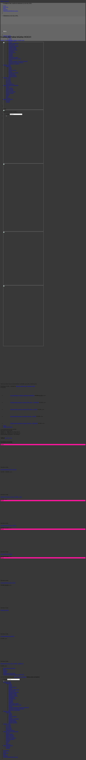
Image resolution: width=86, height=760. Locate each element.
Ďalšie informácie (7, 427)
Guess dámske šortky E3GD (8, 582)
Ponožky (11, 699)
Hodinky (11, 702)
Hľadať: (5, 679)
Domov (2, 40)
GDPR (5, 672)
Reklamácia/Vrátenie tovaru (10, 11)
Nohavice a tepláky (14, 692)
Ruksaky (11, 701)
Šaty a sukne (12, 691)
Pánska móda (6, 711)
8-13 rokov (8, 727)
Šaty (7, 743)
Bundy (10, 688)
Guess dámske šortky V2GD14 (9, 469)
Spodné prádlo (13, 693)
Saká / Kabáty (9, 734)
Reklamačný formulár (9, 673)
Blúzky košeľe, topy (19, 40)
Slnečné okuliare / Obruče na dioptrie (19, 707)
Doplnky (8, 744)
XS (5, 438)
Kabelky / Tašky (13, 694)
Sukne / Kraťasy (10, 739)
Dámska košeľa (5, 610)
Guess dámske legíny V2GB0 (8, 525)
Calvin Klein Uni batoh (6, 554)
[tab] (44, 425)
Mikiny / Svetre (10, 736)
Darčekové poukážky (14, 710)
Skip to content (5, 1)
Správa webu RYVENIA (20, 677)
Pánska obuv (12, 720)
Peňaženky (12, 697)
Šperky (10, 706)
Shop (4, 5)
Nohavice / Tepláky (11, 738)
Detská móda (6, 724)
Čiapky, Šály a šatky (14, 703)
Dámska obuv (12, 698)
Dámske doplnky (13, 696)
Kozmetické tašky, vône (15, 705)
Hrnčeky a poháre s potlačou (16, 708)
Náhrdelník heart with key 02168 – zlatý (11, 497)
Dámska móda (9, 40)
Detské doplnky (10, 730)
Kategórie (8, 683)
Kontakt (5, 9)
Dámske (8, 746)
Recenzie (5, 7)
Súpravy (8, 740)
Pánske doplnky (13, 722)
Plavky (10, 685)
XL (11, 438)
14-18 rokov (9, 729)
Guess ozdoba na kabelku (8, 636)
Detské (8, 748)
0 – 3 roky (8, 725)
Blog (4, 8)
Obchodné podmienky (9, 668)
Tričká (10, 38)
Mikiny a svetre (13, 687)
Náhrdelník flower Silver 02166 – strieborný (12, 663)
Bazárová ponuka (8, 745)
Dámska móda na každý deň (10, 731)
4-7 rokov (8, 726)
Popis (4, 425)
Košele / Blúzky (10, 735)
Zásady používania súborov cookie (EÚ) (13, 674)
